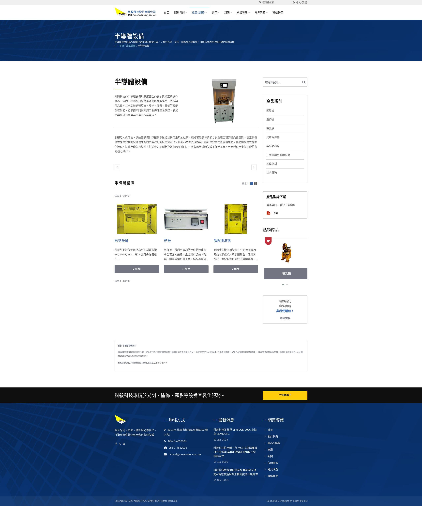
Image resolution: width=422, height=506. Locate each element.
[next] (254, 167)
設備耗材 (271, 164)
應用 (215, 12)
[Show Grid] (251, 183)
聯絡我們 (277, 12)
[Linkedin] (124, 444)
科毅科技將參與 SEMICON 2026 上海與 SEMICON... (235, 432)
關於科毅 (179, 12)
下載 (275, 212)
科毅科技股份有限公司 (145, 501)
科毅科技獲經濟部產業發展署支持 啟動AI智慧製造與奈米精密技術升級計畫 (235, 472)
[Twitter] (120, 444)
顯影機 (270, 110)
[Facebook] (116, 444)
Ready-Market (300, 501)
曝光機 (270, 128)
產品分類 (131, 46)
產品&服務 (198, 12)
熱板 (167, 240)
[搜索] (259, 2)
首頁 (166, 12)
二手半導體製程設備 (278, 155)
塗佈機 (270, 119)
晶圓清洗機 (222, 240)
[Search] (304, 82)
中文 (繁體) (301, 2)
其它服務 (271, 172)
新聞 (227, 12)
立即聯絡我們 (160, 363)
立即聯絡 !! (285, 395)
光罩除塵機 (273, 137)
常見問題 (260, 12)
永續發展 (242, 12)
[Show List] (256, 183)
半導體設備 (143, 46)
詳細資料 (285, 318)
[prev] (117, 167)
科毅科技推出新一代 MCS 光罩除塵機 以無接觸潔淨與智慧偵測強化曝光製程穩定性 (235, 452)
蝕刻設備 (121, 240)
